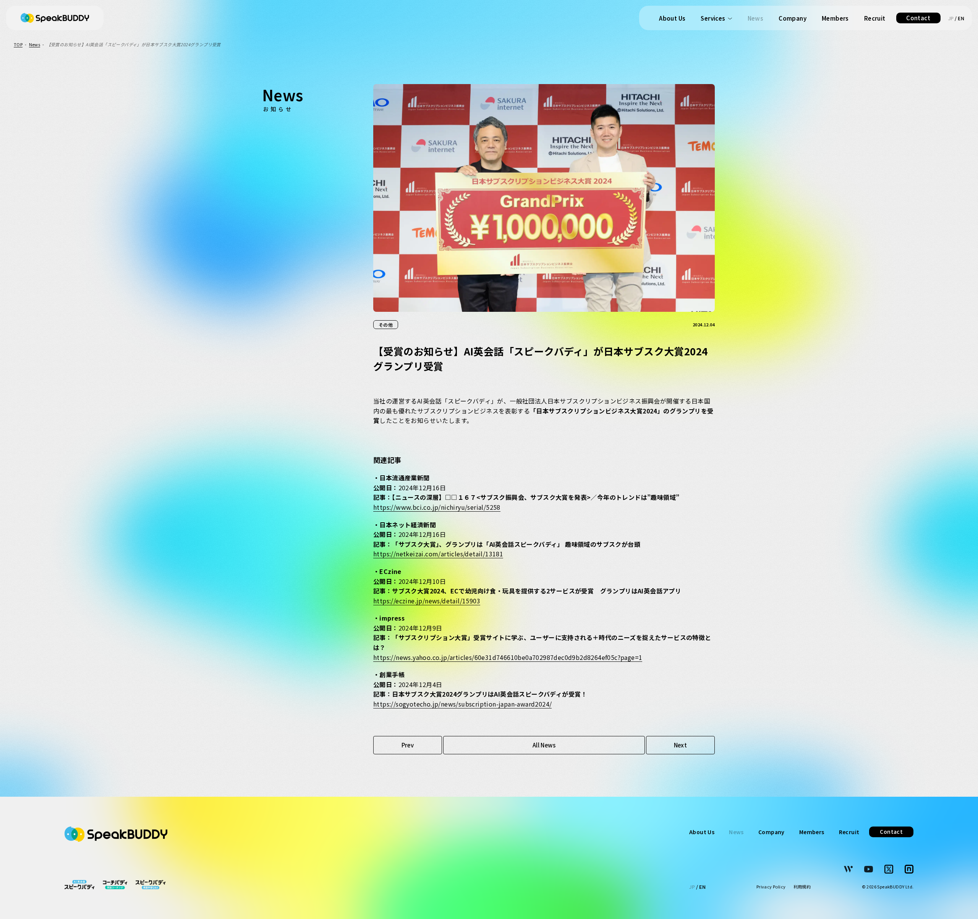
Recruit (875, 18)
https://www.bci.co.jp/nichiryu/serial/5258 (436, 507)
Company (792, 18)
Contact (918, 18)
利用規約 (802, 887)
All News (544, 745)
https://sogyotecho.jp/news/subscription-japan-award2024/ (462, 703)
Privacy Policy (771, 887)
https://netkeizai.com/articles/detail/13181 (438, 553)
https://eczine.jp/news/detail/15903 (426, 600)
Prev (408, 745)
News (756, 18)
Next (680, 745)
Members (835, 18)
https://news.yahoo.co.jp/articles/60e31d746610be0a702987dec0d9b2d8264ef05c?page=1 (507, 657)
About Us (672, 18)
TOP (18, 44)
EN (961, 18)
